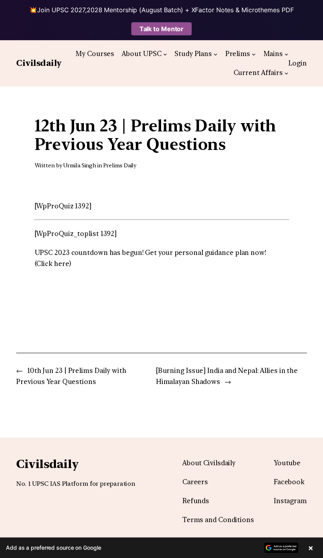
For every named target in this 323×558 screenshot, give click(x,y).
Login (297, 63)
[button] (161, 547)
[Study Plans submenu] (215, 54)
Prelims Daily (120, 165)
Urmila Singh (79, 165)
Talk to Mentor (161, 29)
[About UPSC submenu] (165, 54)
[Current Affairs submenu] (286, 73)
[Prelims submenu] (254, 54)
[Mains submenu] (286, 54)
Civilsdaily (38, 63)
